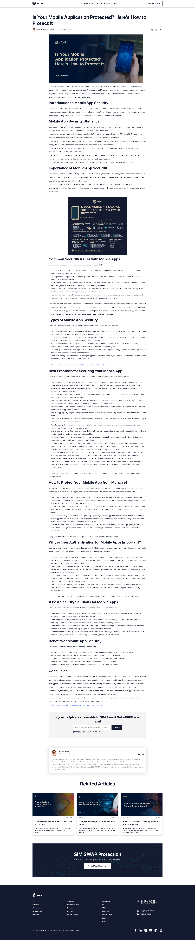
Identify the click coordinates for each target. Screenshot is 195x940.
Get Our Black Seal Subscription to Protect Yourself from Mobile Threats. (80, 365)
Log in (104, 918)
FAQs (104, 908)
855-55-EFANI (146, 914)
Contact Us (116, 3)
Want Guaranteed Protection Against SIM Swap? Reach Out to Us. (78, 705)
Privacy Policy (63, 930)
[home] (37, 4)
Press (104, 921)
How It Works (37, 911)
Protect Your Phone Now (97, 866)
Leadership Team (73, 905)
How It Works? (89, 3)
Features (35, 915)
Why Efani (78, 3)
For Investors (71, 911)
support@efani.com (147, 911)
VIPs (34, 901)
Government (36, 908)
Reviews (107, 3)
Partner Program (73, 915)
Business (35, 905)
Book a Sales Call (154, 3)
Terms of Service (74, 930)
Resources (106, 901)
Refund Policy (107, 915)
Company (99, 3)
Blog (103, 905)
